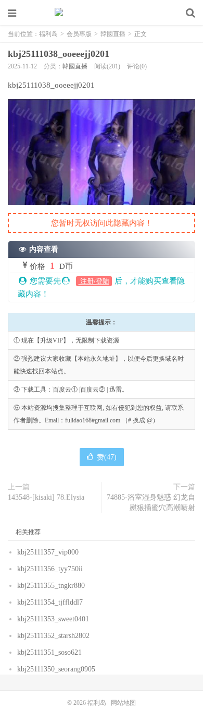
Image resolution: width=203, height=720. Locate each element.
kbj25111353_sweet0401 (53, 619)
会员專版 (79, 34)
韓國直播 (112, 34)
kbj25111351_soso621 (49, 652)
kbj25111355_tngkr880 (51, 585)
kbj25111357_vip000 (48, 552)
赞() (107, 457)
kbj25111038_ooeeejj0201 (58, 54)
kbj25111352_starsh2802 (53, 636)
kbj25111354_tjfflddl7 (50, 602)
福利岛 (101, 13)
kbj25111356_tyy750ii (50, 569)
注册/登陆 (94, 281)
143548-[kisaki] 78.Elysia (46, 497)
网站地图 (123, 702)
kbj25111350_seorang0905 (56, 669)
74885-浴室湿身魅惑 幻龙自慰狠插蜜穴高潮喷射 (151, 502)
